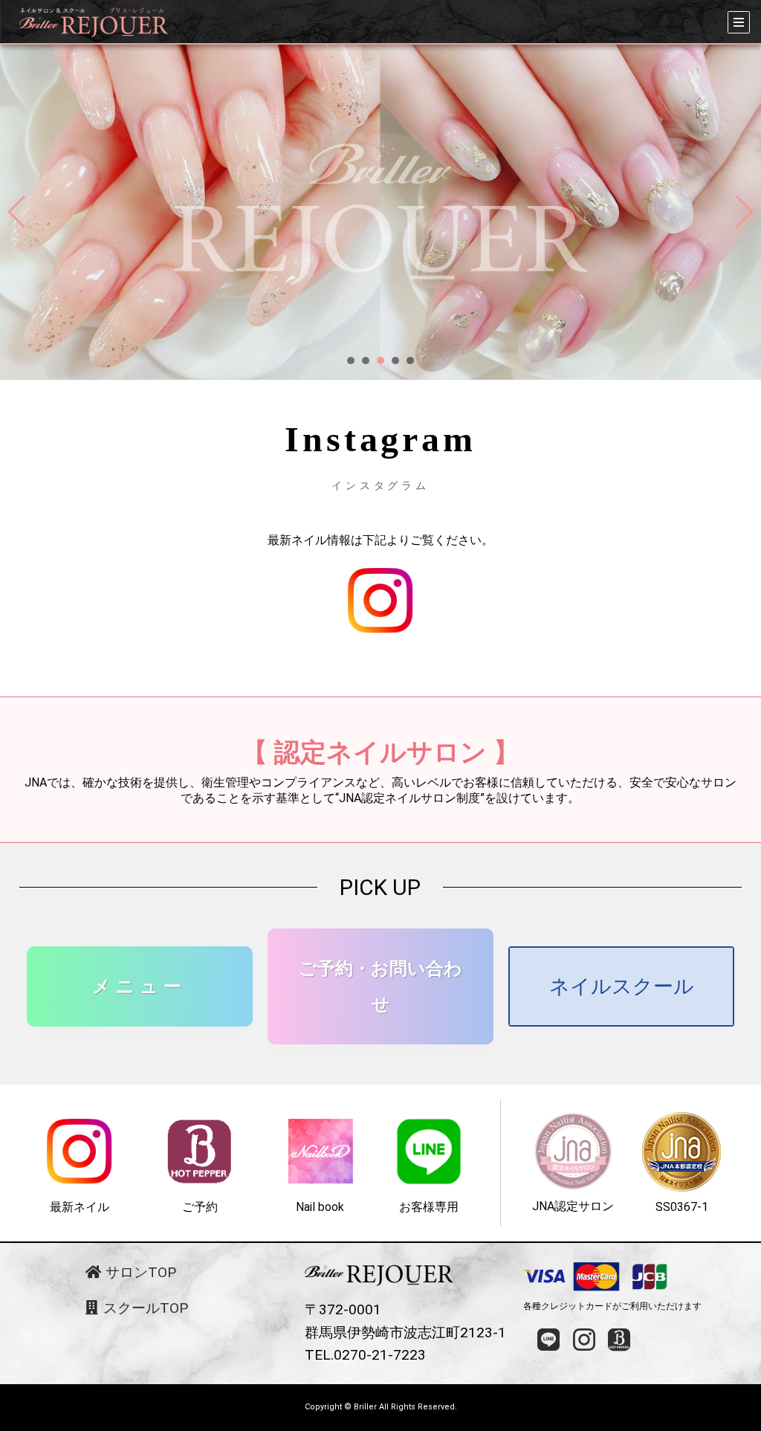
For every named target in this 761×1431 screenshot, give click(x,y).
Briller (365, 1407)
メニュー (139, 986)
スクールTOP (144, 1308)
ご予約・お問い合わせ (380, 986)
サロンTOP (139, 1272)
